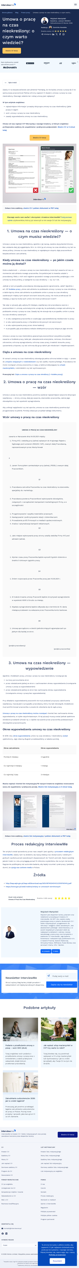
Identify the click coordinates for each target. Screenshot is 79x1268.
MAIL (56, 951)
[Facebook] (2, 1233)
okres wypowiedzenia (21, 736)
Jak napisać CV (6, 1163)
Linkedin (47, 951)
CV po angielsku (7, 1184)
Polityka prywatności (48, 1211)
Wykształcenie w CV (8, 1196)
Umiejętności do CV (8, 1188)
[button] (75, 4)
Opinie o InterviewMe (48, 1204)
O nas (43, 1184)
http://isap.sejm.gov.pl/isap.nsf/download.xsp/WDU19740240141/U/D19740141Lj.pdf (38, 883)
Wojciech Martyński (58, 19)
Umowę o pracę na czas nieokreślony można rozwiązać (25, 713)
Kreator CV (5, 1151)
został (65, 736)
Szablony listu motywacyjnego (51, 1159)
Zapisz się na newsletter (62, 984)
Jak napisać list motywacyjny (51, 1163)
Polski (5, 1245)
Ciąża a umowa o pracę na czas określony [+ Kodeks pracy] (38, 374)
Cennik (43, 1188)
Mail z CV (4, 1200)
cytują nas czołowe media (21, 867)
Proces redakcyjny (47, 1196)
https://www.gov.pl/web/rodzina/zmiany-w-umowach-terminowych (33, 887)
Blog (16, 12)
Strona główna (7, 12)
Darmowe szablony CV (9, 1167)
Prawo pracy (25, 12)
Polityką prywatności (57, 1255)
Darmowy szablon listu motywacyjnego (54, 1167)
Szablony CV (5, 1155)
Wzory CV (4, 1159)
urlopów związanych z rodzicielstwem (20, 362)
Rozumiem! (57, 1261)
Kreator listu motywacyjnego (51, 1151)
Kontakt (43, 1192)
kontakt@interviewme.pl (12, 1228)
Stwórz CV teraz (12, 51)
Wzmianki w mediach (48, 1200)
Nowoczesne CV (7, 1175)
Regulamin (44, 1207)
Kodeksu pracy (14, 289)
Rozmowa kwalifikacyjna (10, 1204)
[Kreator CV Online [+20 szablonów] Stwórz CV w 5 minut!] (8, 4)
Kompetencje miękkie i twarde (12, 1192)
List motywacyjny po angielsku (51, 1171)
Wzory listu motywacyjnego (50, 1155)
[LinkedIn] (6, 1233)
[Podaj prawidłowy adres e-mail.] (61, 976)
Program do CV (6, 1171)
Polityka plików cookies (49, 1215)
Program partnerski (47, 1219)
